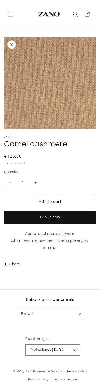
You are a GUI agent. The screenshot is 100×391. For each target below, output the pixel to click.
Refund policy (77, 371)
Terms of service (65, 379)
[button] (11, 14)
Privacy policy (38, 379)
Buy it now (50, 217)
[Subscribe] (79, 314)
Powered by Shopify (47, 371)
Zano (29, 371)
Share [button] (14, 264)
